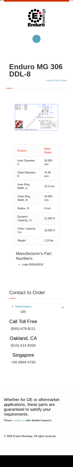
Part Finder (61, 80)
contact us (19, 420)
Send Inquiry (23, 306)
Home (49, 80)
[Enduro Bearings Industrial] (36, 21)
